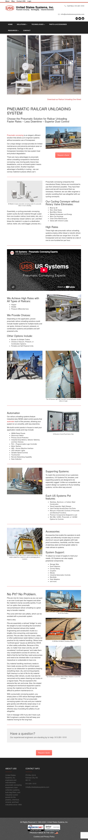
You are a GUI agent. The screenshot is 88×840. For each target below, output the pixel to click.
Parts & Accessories (58, 24)
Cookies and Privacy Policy (44, 836)
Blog (12, 1)
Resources (13, 30)
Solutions (21, 24)
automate (10, 421)
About (7, 1)
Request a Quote (63, 155)
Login (29, 1)
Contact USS (21, 1)
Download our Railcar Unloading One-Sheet (64, 99)
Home (10, 24)
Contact (26, 30)
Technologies (37, 24)
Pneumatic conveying (15, 135)
